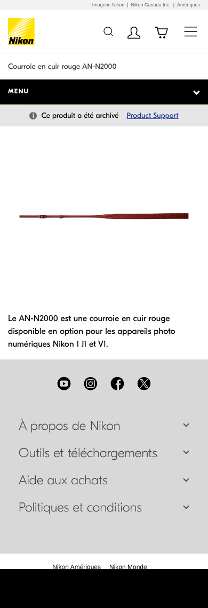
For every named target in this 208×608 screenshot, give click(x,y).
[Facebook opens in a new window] (117, 383)
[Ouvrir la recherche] (108, 31)
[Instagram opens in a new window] (91, 383)
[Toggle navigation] (190, 31)
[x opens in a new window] (144, 383)
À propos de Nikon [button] (70, 426)
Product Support (153, 115)
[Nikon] (23, 31)
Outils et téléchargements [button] (88, 453)
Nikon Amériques (76, 567)
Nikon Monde (128, 567)
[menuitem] (76, 567)
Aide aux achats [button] (63, 480)
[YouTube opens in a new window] (64, 383)
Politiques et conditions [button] (80, 507)
